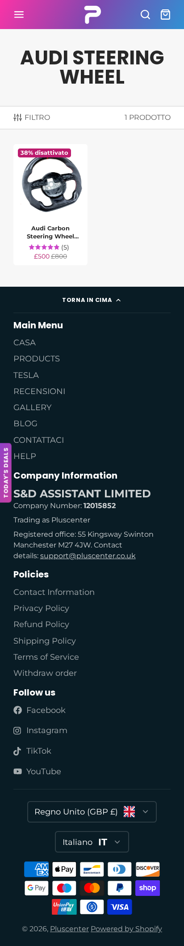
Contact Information (54, 592)
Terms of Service (46, 657)
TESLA (26, 375)
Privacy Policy (41, 608)
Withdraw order (45, 673)
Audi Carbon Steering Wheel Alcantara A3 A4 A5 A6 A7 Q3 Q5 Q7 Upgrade (50, 204)
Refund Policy (41, 624)
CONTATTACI (38, 440)
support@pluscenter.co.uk (88, 555)
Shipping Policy (44, 640)
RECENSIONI (39, 391)
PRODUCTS (36, 358)
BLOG (25, 423)
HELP (24, 456)
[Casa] (92, 14)
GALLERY (32, 407)
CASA (24, 342)
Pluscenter (69, 929)
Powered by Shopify (126, 929)
